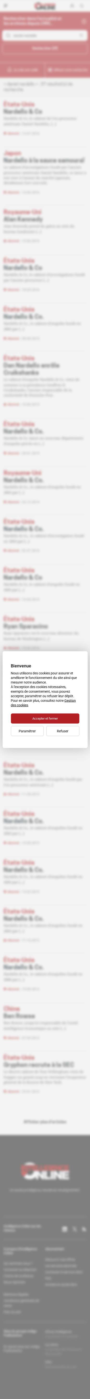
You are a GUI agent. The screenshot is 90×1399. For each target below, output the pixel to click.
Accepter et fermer (45, 718)
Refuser (62, 731)
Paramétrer (27, 731)
